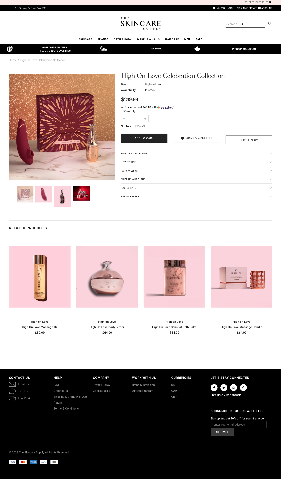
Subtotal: (127, 126)
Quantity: (130, 111)
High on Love (153, 84)
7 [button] (267, 2)
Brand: (125, 84)
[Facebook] (214, 387)
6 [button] (263, 2)
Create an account (260, 8)
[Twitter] (223, 387)
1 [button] (246, 2)
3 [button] (253, 2)
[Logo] (140, 23)
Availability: (128, 90)
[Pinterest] (243, 387)
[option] (62, 127)
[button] (196, 107)
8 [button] (270, 2)
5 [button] (260, 2)
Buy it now (249, 140)
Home (13, 60)
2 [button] (250, 2)
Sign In (241, 8)
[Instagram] (233, 387)
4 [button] (256, 2)
